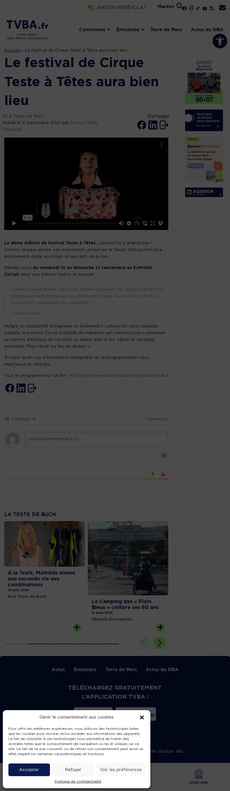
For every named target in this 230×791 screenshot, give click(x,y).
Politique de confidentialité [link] (78, 781)
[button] (142, 717)
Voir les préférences (121, 770)
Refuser (73, 770)
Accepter (29, 770)
